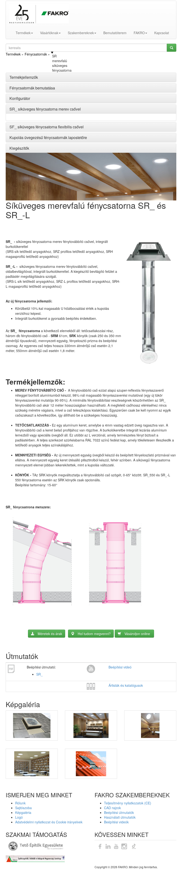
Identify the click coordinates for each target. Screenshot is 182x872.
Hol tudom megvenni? (94, 633)
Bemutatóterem (115, 32)
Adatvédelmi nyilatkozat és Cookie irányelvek (48, 822)
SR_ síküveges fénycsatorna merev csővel (45, 109)
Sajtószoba (23, 807)
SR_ (39, 674)
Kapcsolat (161, 32)
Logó (19, 817)
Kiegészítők (19, 148)
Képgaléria (23, 812)
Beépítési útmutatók (119, 812)
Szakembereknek (81, 32)
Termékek (23, 32)
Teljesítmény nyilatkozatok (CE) (127, 803)
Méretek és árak (50, 633)
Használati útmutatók (120, 817)
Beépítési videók (116, 822)
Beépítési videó (120, 667)
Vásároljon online (137, 633)
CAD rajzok (112, 807)
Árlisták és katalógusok (126, 685)
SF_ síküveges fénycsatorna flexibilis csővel (46, 127)
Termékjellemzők (23, 77)
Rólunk (20, 803)
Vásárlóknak (49, 32)
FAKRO (139, 32)
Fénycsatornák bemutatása (32, 88)
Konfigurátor (19, 98)
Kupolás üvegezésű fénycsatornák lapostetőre (48, 137)
